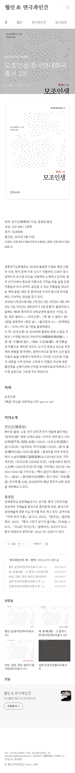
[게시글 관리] (24, 544)
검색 (59, 8)
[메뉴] (67, 7)
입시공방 (61, 22)
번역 (33, 560)
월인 (19, 22)
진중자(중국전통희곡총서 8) (24, 586)
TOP (67, 754)
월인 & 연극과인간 (26, 7)
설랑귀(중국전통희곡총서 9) (24, 581)
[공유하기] (19, 544)
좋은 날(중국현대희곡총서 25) (26, 567)
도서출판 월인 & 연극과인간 (19, 698)
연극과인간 (39, 22)
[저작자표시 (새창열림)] (46, 544)
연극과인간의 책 (18, 560)
